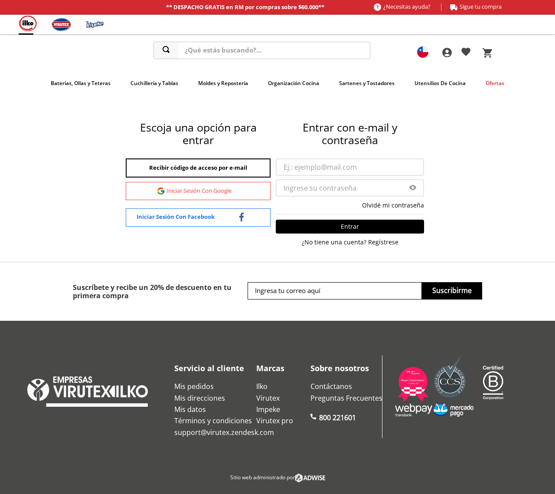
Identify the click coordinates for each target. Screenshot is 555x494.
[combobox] (261, 50)
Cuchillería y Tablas (154, 83)
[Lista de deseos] (465, 53)
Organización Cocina (293, 83)
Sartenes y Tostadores (367, 83)
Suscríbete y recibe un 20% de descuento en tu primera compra (152, 291)
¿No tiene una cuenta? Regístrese (350, 242)
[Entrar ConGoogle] (198, 191)
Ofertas (495, 83)
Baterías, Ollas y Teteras (81, 83)
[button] (412, 188)
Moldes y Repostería (223, 83)
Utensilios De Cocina (440, 83)
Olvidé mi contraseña (393, 205)
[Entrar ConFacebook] (198, 217)
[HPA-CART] (446, 53)
